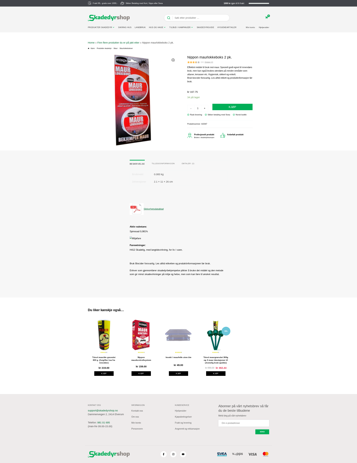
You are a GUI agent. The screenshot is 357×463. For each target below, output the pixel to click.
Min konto (136, 423)
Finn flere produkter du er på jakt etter (118, 42)
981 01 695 (103, 422)
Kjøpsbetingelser (183, 417)
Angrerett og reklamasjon (187, 429)
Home (91, 42)
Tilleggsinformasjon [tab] (163, 164)
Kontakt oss (137, 411)
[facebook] (164, 454)
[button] (173, 60)
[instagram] (173, 454)
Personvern (137, 429)
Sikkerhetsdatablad (154, 209)
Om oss (135, 417)
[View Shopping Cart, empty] (266, 18)
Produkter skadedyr (104, 48)
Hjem (93, 48)
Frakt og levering (183, 423)
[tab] (188, 162)
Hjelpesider (180, 411)
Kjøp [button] (104, 373)
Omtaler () (209, 62)
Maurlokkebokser (126, 48)
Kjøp (232, 106)
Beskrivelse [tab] (137, 164)
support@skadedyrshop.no (103, 410)
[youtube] (183, 454)
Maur (116, 48)
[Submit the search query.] (170, 18)
